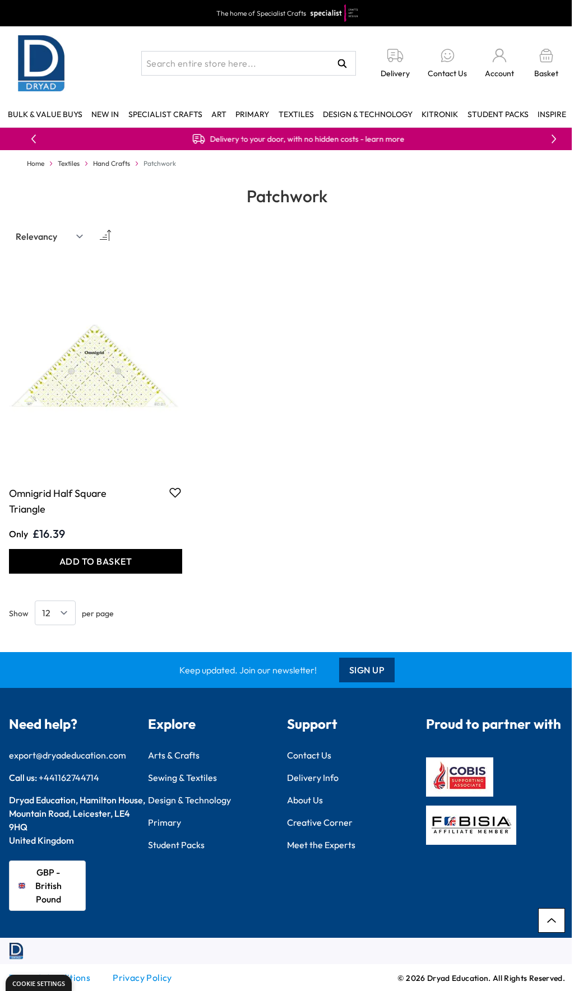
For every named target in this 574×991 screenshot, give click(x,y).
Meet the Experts (321, 844)
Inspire (552, 114)
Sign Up (367, 670)
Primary (252, 114)
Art (218, 114)
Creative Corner (320, 822)
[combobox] (248, 63)
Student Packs (498, 114)
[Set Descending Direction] (104, 236)
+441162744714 (69, 777)
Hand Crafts (111, 163)
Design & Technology (368, 114)
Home (35, 163)
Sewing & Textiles (182, 777)
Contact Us (309, 755)
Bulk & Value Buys (45, 114)
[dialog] (39, 983)
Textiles (296, 114)
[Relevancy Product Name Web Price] (50, 236)
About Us (305, 800)
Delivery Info (313, 777)
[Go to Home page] (41, 63)
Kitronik (440, 114)
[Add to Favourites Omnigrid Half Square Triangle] (175, 492)
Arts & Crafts (174, 755)
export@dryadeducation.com (67, 755)
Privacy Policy (142, 977)
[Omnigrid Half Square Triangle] (95, 366)
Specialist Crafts (165, 114)
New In (105, 114)
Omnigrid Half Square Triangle (58, 501)
